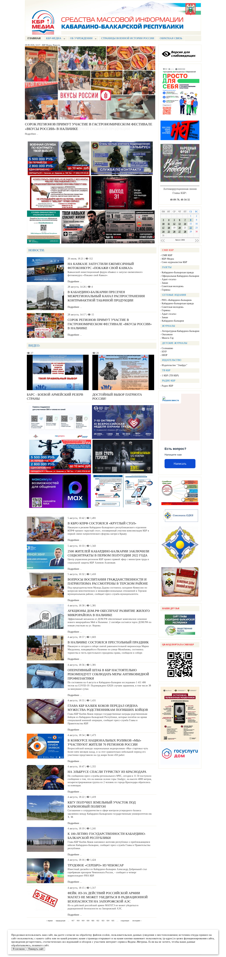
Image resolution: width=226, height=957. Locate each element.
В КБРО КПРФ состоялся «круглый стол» (102, 523)
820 (88, 921)
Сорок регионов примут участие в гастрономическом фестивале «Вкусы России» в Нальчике (110, 324)
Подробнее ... (31, 134)
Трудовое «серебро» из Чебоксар (96, 865)
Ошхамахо (167, 334)
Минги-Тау (168, 338)
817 (73, 921)
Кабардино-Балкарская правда (178, 272)
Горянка (166, 289)
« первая (49, 921)
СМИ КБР (167, 255)
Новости (56, 45)
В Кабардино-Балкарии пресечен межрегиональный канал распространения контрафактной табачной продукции (106, 296)
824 (108, 921)
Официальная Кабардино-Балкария (180, 276)
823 (103, 921)
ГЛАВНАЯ (34, 38)
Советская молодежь (172, 286)
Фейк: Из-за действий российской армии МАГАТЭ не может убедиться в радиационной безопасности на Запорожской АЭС (108, 897)
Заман (165, 283)
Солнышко (167, 348)
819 (83, 921)
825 (113, 921)
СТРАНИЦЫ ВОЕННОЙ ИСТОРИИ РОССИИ (127, 38)
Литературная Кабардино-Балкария (180, 331)
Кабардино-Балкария (173, 320)
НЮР (164, 355)
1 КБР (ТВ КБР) (170, 375)
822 (98, 921)
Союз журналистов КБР (174, 262)
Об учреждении (80, 39)
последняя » (136, 921)
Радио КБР (167, 385)
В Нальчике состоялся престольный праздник (108, 642)
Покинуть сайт (36, 949)
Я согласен (19, 949)
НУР (164, 351)
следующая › (125, 921)
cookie (106, 934)
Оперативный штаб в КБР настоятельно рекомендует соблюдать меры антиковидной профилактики (108, 674)
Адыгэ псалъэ (169, 279)
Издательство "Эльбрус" (174, 365)
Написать (180, 463)
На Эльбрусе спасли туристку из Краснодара (107, 772)
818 (78, 921)
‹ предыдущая (60, 921)
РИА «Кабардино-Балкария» (177, 300)
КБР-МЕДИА (52, 39)
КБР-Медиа (47, 45)
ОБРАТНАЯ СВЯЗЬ (171, 38)
